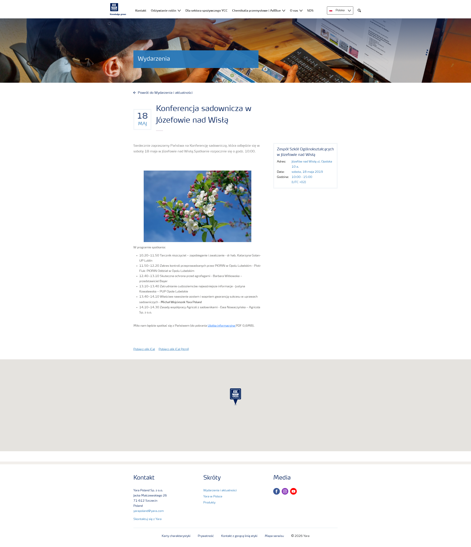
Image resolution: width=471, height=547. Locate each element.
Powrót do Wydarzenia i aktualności (165, 92)
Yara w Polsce (212, 496)
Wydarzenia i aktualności (220, 490)
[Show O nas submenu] (301, 10)
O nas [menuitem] (294, 10)
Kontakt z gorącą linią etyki (239, 536)
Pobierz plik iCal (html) (174, 349)
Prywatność (206, 536)
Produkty (209, 502)
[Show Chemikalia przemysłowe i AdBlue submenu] (283, 10)
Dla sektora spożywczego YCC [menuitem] (206, 10)
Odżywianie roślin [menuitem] (163, 10)
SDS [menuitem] (310, 10)
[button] (235, 396)
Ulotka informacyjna (222, 325)
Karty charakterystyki (176, 536)
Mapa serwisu (274, 536)
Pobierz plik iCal (144, 349)
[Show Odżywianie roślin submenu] (179, 10)
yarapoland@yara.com (148, 511)
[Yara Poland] (118, 9)
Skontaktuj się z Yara (147, 519)
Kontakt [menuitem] (140, 10)
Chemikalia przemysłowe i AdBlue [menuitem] (256, 10)
